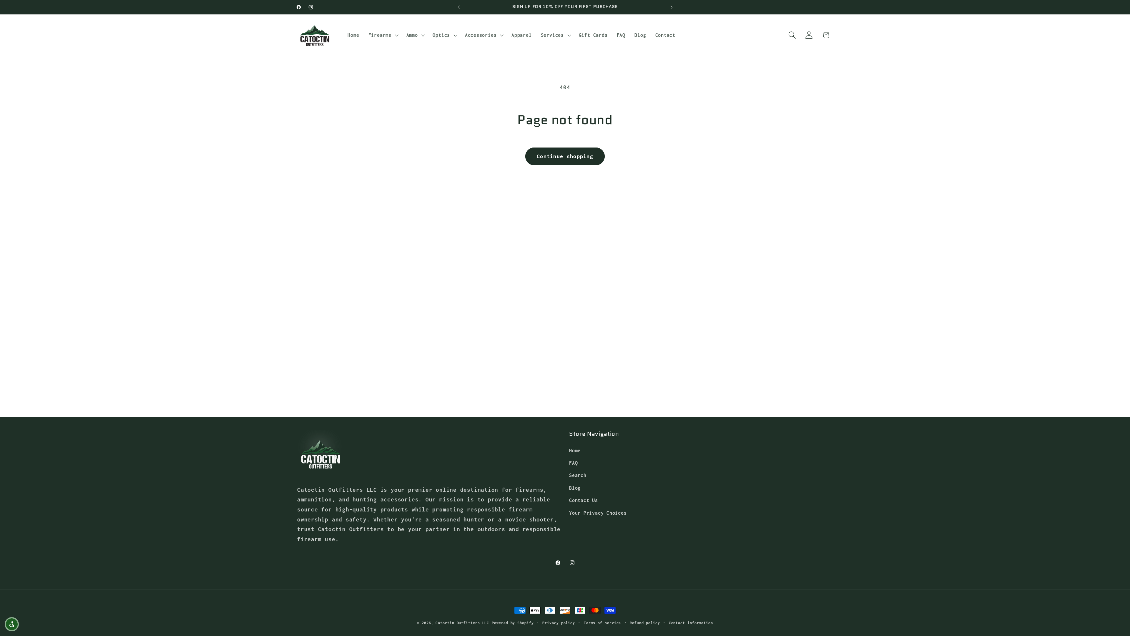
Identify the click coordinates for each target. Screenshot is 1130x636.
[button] (383, 35)
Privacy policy (558, 623)
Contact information (691, 623)
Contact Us (583, 500)
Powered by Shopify (513, 623)
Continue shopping (565, 156)
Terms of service (602, 623)
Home (575, 450)
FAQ (573, 463)
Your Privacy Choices (598, 513)
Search (577, 475)
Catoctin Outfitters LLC (462, 623)
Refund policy (645, 623)
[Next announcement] (671, 7)
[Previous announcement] (458, 7)
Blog (575, 488)
